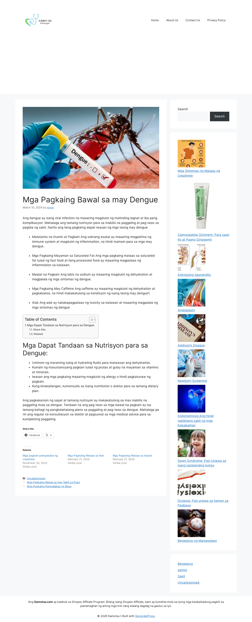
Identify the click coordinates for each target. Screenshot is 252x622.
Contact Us (193, 20)
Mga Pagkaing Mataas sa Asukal (132, 455)
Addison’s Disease (191, 345)
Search (183, 109)
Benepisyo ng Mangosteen (197, 541)
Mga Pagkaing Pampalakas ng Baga (49, 486)
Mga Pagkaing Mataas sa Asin (86, 455)
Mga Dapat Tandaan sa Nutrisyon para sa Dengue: (61, 325)
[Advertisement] (126, 68)
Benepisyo (185, 564)
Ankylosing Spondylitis (194, 275)
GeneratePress (145, 616)
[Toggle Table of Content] (90, 320)
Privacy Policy (216, 20)
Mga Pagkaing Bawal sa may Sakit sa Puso (53, 482)
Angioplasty (186, 310)
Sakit (181, 576)
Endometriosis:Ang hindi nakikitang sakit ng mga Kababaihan (196, 420)
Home (155, 20)
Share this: (39, 329)
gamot (182, 570)
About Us (172, 20)
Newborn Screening (192, 381)
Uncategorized (36, 478)
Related (38, 333)
